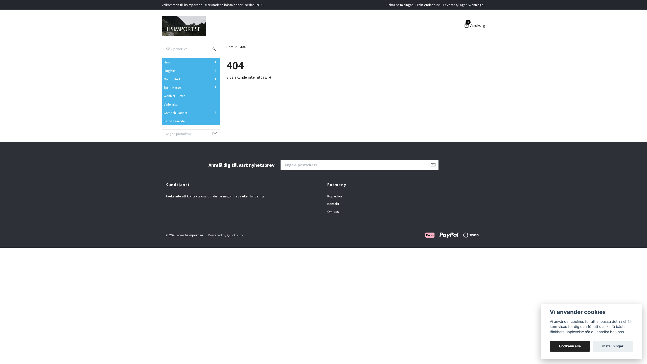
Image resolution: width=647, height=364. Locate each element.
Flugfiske (169, 71)
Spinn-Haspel (172, 87)
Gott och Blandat (175, 113)
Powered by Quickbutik (225, 235)
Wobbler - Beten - (175, 96)
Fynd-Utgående (174, 121)
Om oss (333, 211)
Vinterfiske (170, 104)
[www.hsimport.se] (184, 26)
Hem (167, 62)
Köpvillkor (334, 196)
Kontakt (333, 203)
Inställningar (612, 346)
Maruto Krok (172, 79)
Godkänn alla (570, 346)
